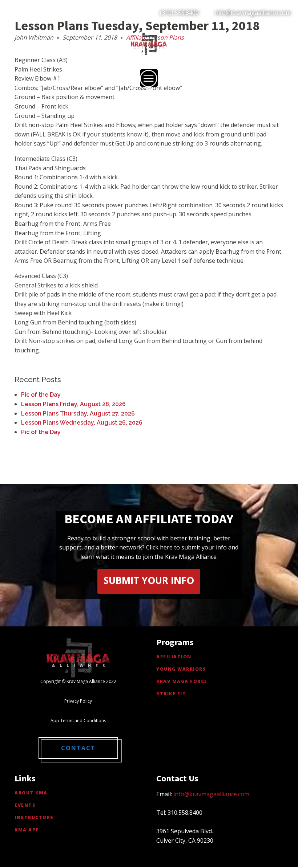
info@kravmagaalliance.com (253, 13)
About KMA (31, 793)
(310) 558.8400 (179, 13)
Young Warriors (181, 669)
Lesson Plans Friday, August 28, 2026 (73, 404)
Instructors (34, 817)
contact (78, 748)
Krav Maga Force (182, 681)
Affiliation (174, 657)
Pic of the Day (41, 394)
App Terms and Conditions (78, 720)
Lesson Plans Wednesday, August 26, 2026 (81, 422)
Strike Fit (171, 694)
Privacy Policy (78, 701)
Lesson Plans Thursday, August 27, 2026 (78, 413)
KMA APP (27, 830)
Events (25, 805)
